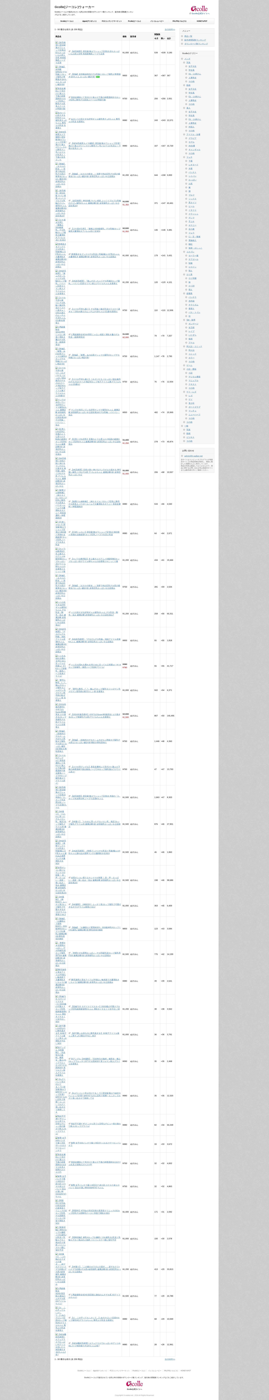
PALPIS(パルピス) (179, 21)
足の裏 (191, 229)
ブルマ (191, 195)
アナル (191, 343)
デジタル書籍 (194, 377)
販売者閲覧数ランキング (195, 40)
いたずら (192, 335)
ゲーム (189, 365)
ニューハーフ (194, 414)
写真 (188, 62)
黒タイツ (192, 202)
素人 (188, 108)
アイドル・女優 (193, 134)
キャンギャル (194, 149)
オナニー (192, 225)
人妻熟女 (192, 78)
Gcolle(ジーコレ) (66, 21)
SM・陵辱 (190, 320)
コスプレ (190, 252)
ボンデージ (193, 324)
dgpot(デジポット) (89, 21)
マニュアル (193, 380)
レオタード (193, 165)
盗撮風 (189, 293)
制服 (191, 263)
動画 (188, 85)
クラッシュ (193, 214)
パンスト (192, 172)
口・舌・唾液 (194, 237)
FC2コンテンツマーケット (112, 21)
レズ (191, 396)
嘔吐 (191, 244)
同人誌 (191, 350)
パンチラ (192, 297)
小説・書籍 (191, 369)
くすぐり (192, 210)
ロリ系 (189, 274)
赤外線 (191, 301)
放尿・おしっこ (195, 248)
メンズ (187, 59)
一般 (186, 426)
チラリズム (193, 305)
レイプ (191, 331)
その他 (191, 81)
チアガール (193, 259)
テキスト (192, 384)
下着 (191, 161)
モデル (191, 142)
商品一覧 (188, 36)
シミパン (192, 176)
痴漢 (191, 339)
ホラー (191, 358)
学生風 (191, 70)
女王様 (191, 327)
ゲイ (191, 399)
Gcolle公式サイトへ (201, 13)
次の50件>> (170, 29)
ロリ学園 (192, 278)
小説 (191, 373)
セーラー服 (193, 255)
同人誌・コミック (194, 346)
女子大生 (192, 66)
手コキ (191, 221)
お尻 (191, 184)
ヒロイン (192, 267)
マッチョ (192, 411)
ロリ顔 (191, 286)
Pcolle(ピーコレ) (134, 21)
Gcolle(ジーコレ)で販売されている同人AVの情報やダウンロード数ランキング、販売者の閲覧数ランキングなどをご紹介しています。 (134, 1378)
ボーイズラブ (194, 407)
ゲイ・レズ (191, 392)
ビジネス (190, 437)
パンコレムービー (157, 21)
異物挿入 (192, 240)
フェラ (191, 233)
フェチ (189, 157)
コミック (192, 354)
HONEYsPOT (202, 21)
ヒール (191, 206)
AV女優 (192, 146)
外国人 (191, 127)
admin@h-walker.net (193, 456)
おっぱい (192, 180)
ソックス (192, 199)
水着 (191, 168)
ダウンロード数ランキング (196, 44)
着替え (191, 308)
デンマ (191, 218)
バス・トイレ (194, 312)
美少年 (191, 403)
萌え (191, 271)
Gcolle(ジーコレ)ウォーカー (74, 7)
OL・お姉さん (195, 74)
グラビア (192, 138)
